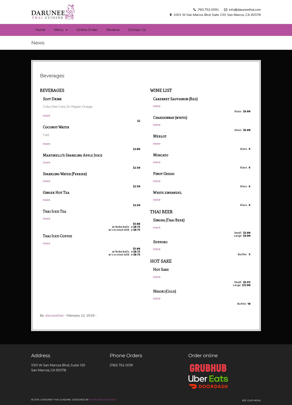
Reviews (112, 30)
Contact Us (137, 30)
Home (40, 30)
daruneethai (54, 315)
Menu (59, 30)
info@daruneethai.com (245, 10)
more (46, 115)
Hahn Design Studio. (103, 399)
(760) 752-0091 (121, 365)
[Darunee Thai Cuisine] (53, 12)
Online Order (87, 30)
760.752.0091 (208, 10)
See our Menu (251, 400)
